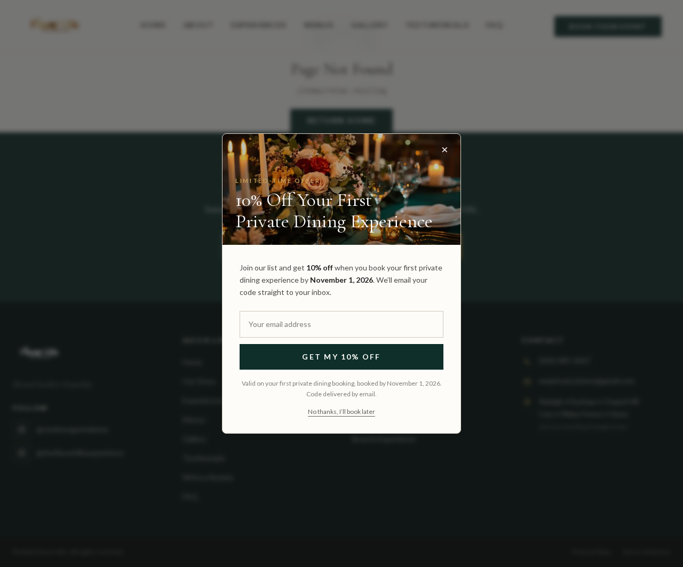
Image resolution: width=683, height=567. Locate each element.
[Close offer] (444, 149)
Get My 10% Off (341, 356)
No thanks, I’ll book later (341, 412)
